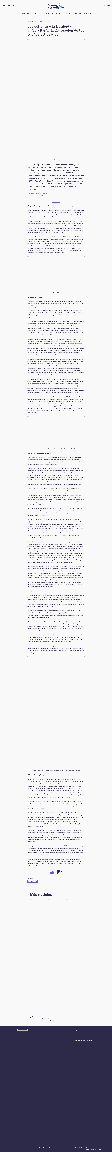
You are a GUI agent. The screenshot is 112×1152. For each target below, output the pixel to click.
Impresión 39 (32, 881)
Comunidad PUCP (32, 21)
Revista (46, 13)
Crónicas (40, 21)
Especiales (68, 13)
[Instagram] (13, 5)
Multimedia (56, 13)
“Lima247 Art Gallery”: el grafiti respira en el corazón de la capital (37, 1016)
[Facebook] (4, 5)
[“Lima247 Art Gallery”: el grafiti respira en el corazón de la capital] (38, 956)
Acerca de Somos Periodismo (83, 1040)
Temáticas (25, 13)
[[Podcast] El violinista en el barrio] (74, 956)
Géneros (36, 13)
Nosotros (87, 13)
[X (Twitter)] (9, 5)
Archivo (78, 13)
